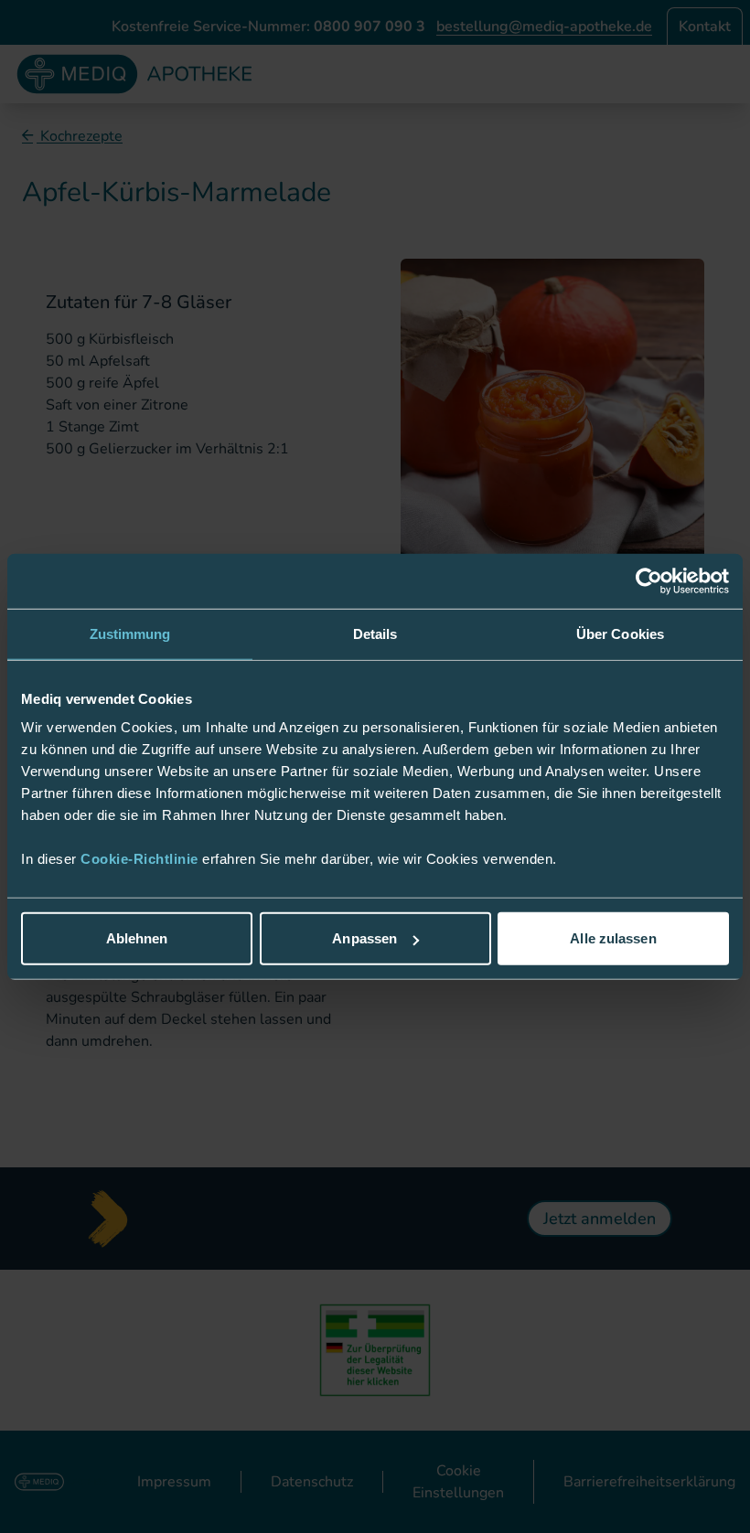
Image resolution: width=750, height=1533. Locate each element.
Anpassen (364, 938)
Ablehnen (137, 938)
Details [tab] (375, 633)
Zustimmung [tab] (130, 633)
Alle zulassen (613, 938)
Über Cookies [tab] (620, 633)
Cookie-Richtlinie (141, 859)
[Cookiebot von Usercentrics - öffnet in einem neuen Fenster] (649, 580)
